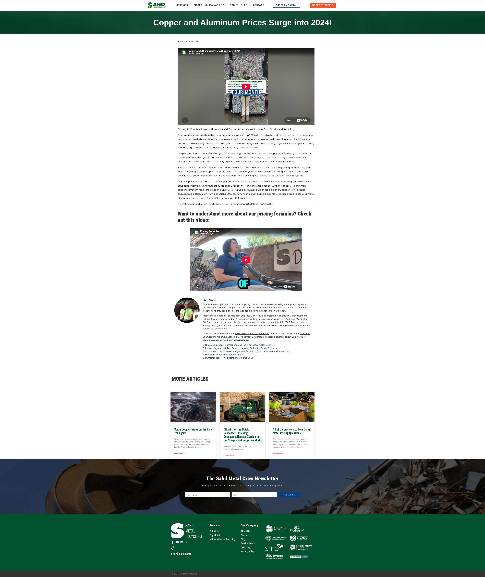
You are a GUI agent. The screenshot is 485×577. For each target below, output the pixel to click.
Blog (244, 5)
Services (182, 5)
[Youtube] (177, 542)
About (234, 5)
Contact (258, 5)
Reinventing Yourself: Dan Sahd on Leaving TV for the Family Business (241, 348)
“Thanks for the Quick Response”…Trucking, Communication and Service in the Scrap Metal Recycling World (242, 434)
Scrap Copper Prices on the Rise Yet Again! (193, 431)
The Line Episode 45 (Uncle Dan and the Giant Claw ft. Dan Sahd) (238, 345)
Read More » (179, 453)
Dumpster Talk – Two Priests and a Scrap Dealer (229, 358)
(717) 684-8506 (181, 554)
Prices (198, 5)
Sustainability (214, 5)
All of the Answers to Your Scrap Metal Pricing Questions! (291, 431)
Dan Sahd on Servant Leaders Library (224, 354)
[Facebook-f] (172, 542)
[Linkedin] (181, 542)
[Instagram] (186, 542)
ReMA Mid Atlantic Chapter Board (252, 333)
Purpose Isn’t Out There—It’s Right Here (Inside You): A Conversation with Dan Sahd (247, 351)
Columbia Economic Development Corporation (240, 337)
